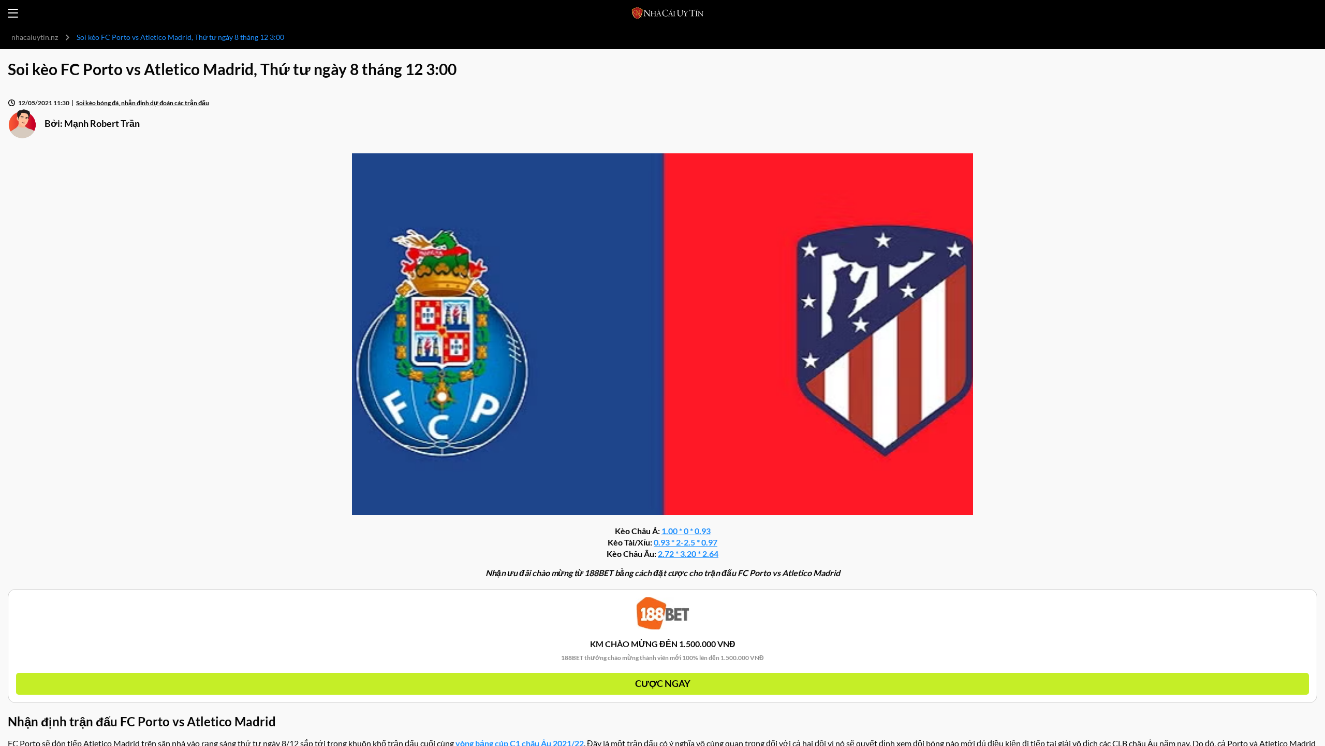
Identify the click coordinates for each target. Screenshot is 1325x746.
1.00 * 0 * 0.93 (686, 531)
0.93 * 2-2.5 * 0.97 (685, 542)
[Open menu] (13, 13)
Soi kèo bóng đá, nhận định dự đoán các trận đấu (142, 103)
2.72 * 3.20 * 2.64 (688, 553)
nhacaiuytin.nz (34, 37)
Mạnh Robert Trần (102, 123)
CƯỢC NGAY (662, 683)
